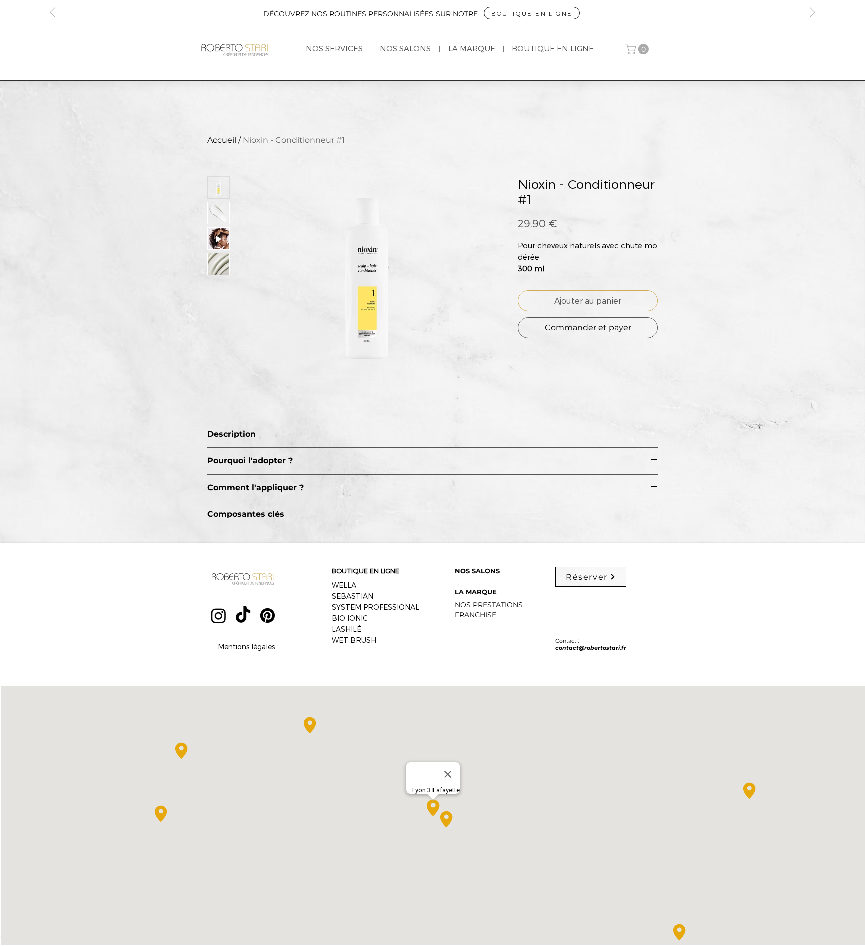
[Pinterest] (267, 615)
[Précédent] (52, 13)
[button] (638, 49)
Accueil (221, 140)
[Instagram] (218, 615)
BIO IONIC (350, 618)
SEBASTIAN (352, 596)
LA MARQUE (476, 592)
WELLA (344, 585)
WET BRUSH (354, 640)
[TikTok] (243, 615)
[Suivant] (812, 13)
